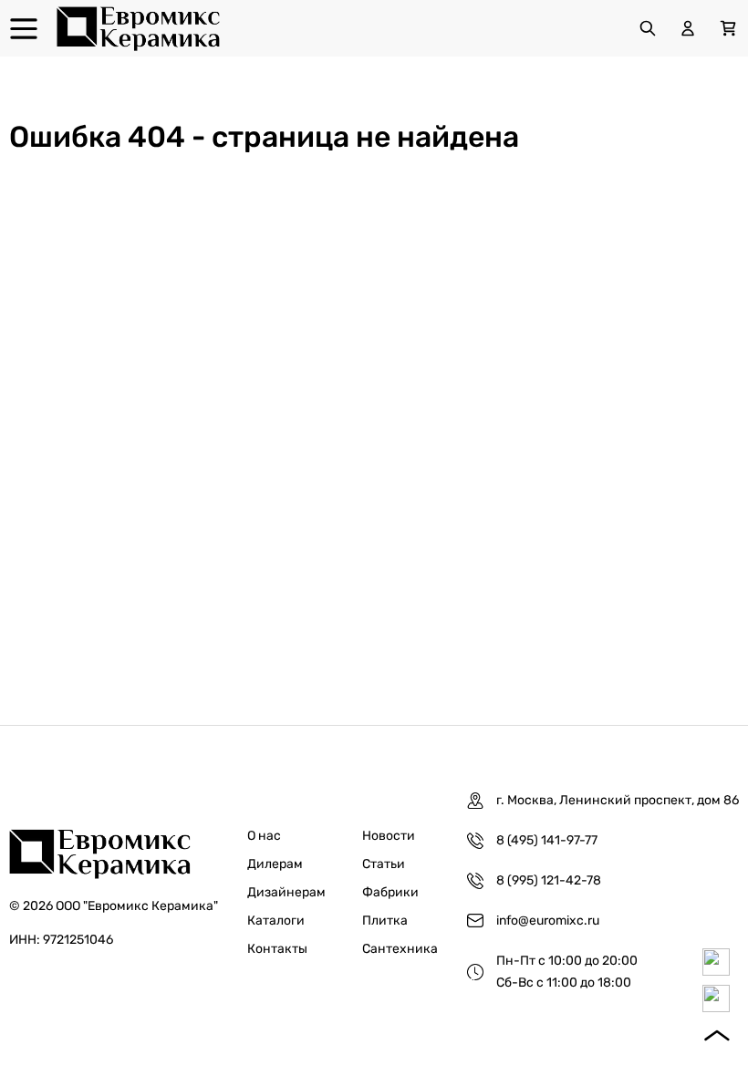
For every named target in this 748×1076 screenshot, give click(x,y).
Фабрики (390, 892)
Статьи (383, 864)
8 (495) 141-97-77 (546, 840)
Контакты (277, 949)
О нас (264, 835)
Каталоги (276, 920)
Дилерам (275, 864)
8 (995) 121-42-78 (548, 880)
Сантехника (400, 949)
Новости (388, 835)
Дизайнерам (286, 892)
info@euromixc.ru (547, 920)
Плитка (385, 920)
